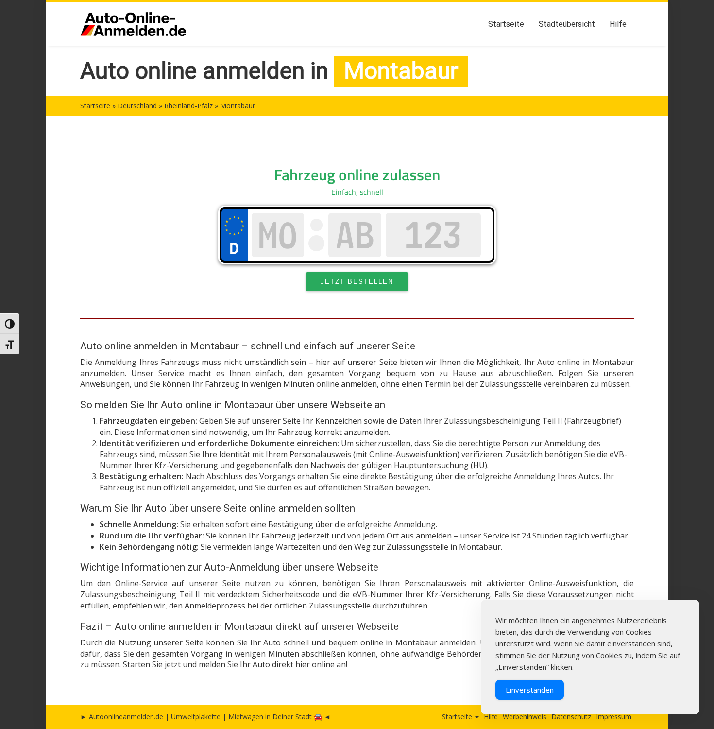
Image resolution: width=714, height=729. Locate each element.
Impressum (613, 716)
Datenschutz (571, 716)
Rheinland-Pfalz (188, 105)
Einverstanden (530, 689)
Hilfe (618, 24)
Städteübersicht (567, 24)
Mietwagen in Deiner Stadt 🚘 (275, 716)
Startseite (506, 24)
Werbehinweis (524, 716)
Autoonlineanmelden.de (126, 716)
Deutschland (137, 105)
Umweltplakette (196, 716)
